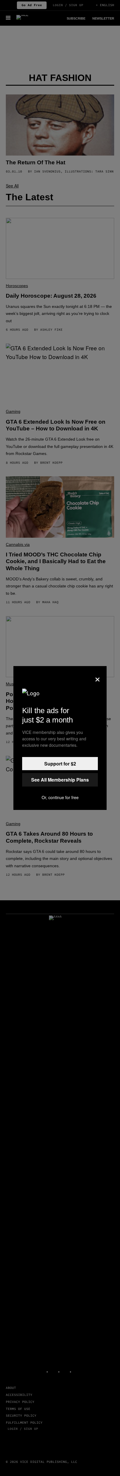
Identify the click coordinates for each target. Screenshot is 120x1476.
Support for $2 (60, 763)
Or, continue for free (60, 797)
